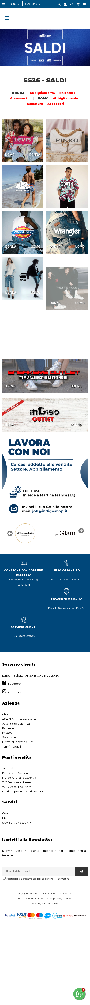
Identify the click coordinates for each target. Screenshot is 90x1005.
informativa (63, 878)
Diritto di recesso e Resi (18, 742)
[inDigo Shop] (45, 26)
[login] (64, 4)
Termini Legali (11, 746)
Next (80, 530)
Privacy (7, 732)
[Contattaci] (70, 4)
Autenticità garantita (16, 723)
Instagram (15, 692)
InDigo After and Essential (19, 777)
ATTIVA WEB (50, 903)
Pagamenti (9, 728)
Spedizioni (9, 737)
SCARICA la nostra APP (17, 822)
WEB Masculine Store (16, 786)
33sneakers (10, 768)
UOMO (9, 154)
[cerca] (57, 4)
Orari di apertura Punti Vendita (22, 791)
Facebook (15, 683)
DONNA (34, 154)
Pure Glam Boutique (16, 773)
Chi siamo (8, 714)
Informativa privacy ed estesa (55, 898)
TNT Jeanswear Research (19, 782)
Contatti (7, 813)
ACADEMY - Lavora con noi (20, 719)
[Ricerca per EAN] (83, 4)
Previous (9, 533)
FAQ (5, 818)
